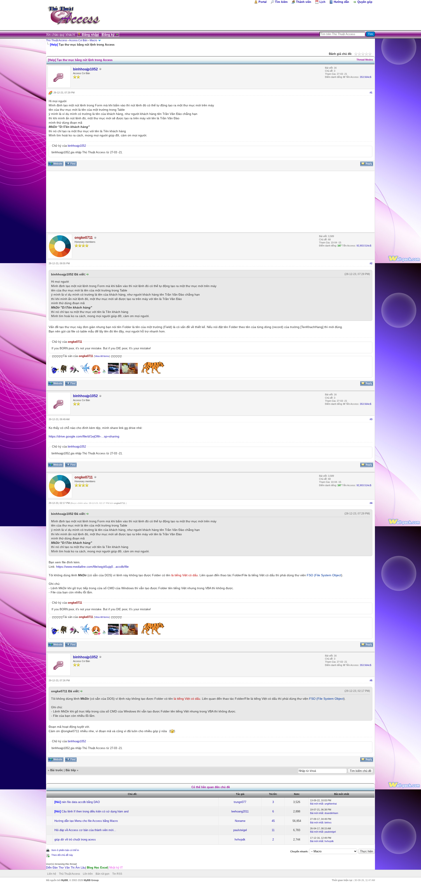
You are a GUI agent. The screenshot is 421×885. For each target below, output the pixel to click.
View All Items (102, 356)
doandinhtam (331, 813)
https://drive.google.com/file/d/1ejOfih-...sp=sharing (84, 436)
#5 (371, 680)
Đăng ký (108, 34)
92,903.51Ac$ (364, 245)
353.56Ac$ (365, 77)
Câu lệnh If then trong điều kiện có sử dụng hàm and (95, 811)
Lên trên (88, 873)
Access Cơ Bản (78, 40)
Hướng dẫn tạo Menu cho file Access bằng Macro (86, 821)
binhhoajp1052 (85, 69)
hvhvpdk (240, 839)
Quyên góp (364, 2)
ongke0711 (119, 503)
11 (273, 830)
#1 (371, 92)
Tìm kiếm (281, 2)
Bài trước (56, 770)
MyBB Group (91, 880)
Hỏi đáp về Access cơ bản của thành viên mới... (85, 830)
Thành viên (303, 2)
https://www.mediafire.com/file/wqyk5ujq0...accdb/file (92, 566)
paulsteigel (240, 830)
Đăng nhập (90, 34)
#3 (371, 419)
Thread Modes (365, 59)
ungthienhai (331, 803)
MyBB (64, 880)
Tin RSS (117, 873)
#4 (371, 503)
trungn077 (240, 802)
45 (273, 821)
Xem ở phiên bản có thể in (65, 850)
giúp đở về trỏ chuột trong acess (75, 839)
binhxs (328, 822)
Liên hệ (51, 873)
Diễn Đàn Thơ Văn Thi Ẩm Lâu (65, 867)
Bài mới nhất (316, 803)
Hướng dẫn (341, 2)
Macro (93, 40)
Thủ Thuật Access (56, 40)
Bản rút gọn (102, 873)
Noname (240, 821)
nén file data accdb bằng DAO (81, 802)
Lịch (322, 2)
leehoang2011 (240, 811)
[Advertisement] (178, 201)
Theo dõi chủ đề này (62, 855)
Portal (263, 2)
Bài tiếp (71, 770)
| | (84, 867)
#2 (371, 263)
